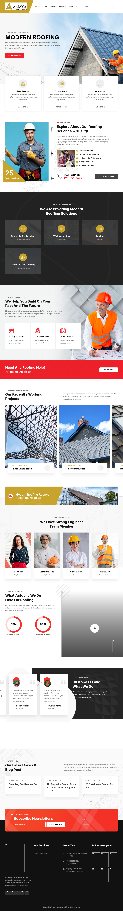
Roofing (100, 236)
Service (53, 6)
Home (37, 6)
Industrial (100, 91)
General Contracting (23, 264)
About (45, 6)
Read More (22, 107)
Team (71, 6)
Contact (86, 6)
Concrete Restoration (23, 236)
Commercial (61, 91)
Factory (15, 465)
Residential (23, 91)
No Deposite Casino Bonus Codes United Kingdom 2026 (61, 787)
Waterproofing (61, 236)
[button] (14, 55)
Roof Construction (22, 468)
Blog (78, 6)
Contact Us (108, 370)
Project (62, 6)
